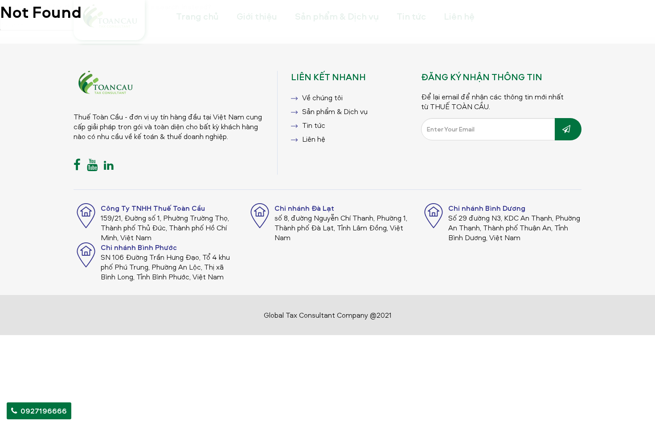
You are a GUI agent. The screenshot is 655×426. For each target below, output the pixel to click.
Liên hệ (313, 139)
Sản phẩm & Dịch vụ (335, 111)
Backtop (630, 411)
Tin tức (313, 125)
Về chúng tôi (322, 97)
